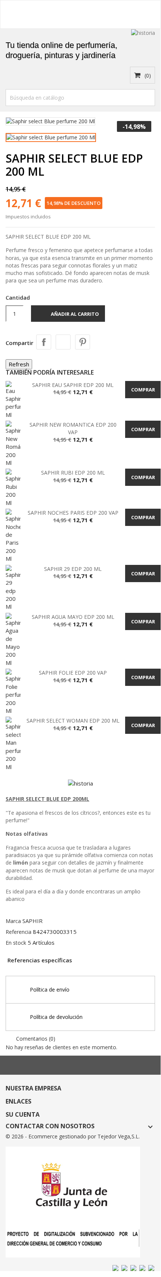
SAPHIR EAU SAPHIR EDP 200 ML (73, 384)
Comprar (143, 389)
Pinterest (82, 342)
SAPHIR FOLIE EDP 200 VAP (73, 672)
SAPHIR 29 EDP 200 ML (73, 568)
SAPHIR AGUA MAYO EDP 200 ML (73, 616)
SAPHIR (32, 921)
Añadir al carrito (68, 315)
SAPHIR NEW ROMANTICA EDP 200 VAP (73, 428)
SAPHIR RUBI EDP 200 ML (73, 472)
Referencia (18, 931)
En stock (16, 942)
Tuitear (63, 342)
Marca (13, 921)
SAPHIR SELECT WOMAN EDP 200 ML (73, 720)
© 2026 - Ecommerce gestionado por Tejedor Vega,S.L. (73, 1136)
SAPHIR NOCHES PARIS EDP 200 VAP (73, 512)
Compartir (43, 342)
